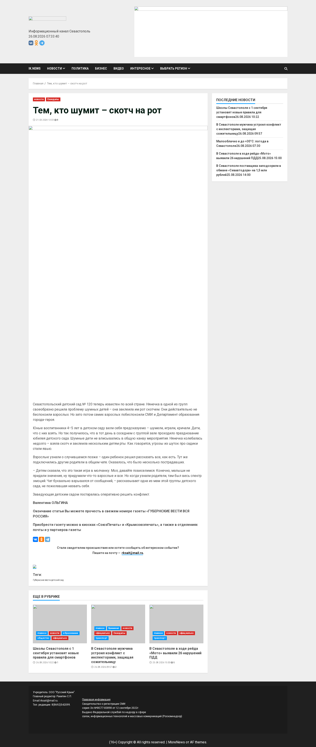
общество (43, 638)
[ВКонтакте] (35, 539)
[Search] (285, 69)
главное (41, 633)
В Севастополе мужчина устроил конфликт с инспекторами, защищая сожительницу (118, 624)
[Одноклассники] (41, 539)
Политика (80, 68)
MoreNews (176, 742)
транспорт (101, 638)
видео (119, 68)
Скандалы (53, 99)
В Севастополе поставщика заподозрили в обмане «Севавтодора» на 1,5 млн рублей (248, 170)
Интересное (140, 68)
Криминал (113, 628)
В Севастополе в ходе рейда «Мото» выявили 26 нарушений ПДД (176, 624)
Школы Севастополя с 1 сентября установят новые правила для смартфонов (60, 624)
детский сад (57, 580)
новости (54, 68)
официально (60, 638)
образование (70, 633)
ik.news (35, 68)
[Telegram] (47, 539)
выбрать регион (173, 68)
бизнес (101, 68)
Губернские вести (42, 580)
